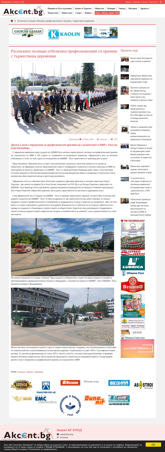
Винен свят (67, 13)
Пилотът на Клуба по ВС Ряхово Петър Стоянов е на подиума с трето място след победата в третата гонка (141, 94)
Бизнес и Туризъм (83, 8)
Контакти (153, 2)
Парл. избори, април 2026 (107, 13)
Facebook (63, 437)
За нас (145, 2)
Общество (99, 8)
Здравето (144, 8)
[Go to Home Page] (12, 21)
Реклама (137, 2)
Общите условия (19, 449)
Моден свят (53, 13)
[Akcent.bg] (23, 10)
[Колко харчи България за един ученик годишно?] (125, 59)
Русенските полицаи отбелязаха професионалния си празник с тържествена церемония (55, 21)
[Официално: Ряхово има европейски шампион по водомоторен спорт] (125, 77)
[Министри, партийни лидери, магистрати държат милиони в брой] (125, 167)
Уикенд (121, 8)
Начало (128, 2)
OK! (153, 444)
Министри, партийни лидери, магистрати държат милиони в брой (141, 169)
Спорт (78, 13)
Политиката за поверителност (43, 449)
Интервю (133, 8)
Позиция (111, 8)
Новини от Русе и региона (60, 8)
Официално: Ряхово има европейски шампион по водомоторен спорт (141, 79)
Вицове (88, 13)
